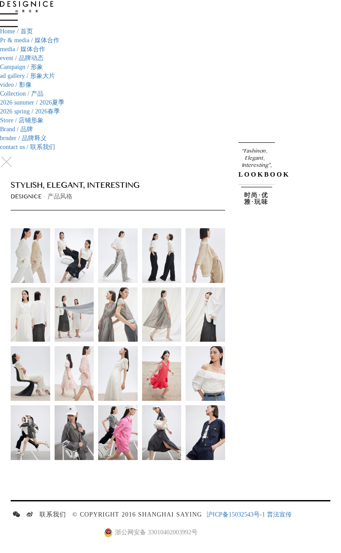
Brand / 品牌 (16, 129)
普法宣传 (279, 514)
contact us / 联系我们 (27, 147)
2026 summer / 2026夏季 (32, 102)
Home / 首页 (16, 31)
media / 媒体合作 (22, 49)
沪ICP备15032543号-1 (235, 514)
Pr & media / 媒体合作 (29, 40)
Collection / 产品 (22, 93)
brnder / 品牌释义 (23, 138)
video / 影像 (16, 84)
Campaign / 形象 (21, 67)
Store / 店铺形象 (22, 120)
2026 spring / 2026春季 (30, 111)
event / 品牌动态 (22, 58)
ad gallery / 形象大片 (27, 76)
